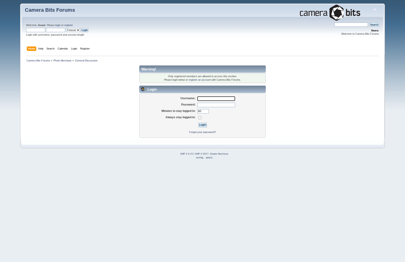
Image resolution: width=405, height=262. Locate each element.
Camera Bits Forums (50, 10)
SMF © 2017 (202, 153)
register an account (200, 79)
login (57, 25)
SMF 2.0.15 (186, 153)
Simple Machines (219, 153)
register (68, 25)
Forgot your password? (202, 132)
